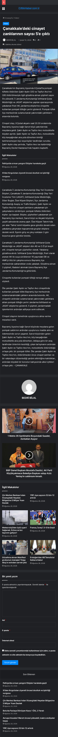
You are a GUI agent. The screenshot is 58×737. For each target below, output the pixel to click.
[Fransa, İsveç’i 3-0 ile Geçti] (43, 517)
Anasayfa (8, 18)
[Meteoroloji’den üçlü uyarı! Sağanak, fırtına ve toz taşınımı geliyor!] (15, 517)
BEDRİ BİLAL (11, 40)
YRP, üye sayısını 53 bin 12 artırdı (18, 728)
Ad (4, 620)
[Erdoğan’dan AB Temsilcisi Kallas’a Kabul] (43, 547)
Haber (16, 18)
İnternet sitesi (8, 640)
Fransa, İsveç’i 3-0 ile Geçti (42, 527)
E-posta (6, 630)
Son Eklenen (29, 674)
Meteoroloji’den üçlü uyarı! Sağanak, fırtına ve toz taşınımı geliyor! (14, 530)
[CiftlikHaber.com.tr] (29, 8)
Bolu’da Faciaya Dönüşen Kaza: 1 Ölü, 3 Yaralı (23, 710)
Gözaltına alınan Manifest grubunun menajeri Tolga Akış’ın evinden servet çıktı (14, 560)
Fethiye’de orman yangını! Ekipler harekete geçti (24, 163)
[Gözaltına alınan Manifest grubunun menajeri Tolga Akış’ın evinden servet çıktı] (15, 547)
